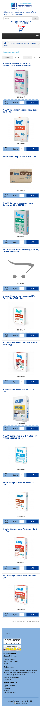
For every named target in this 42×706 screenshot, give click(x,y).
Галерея (6, 690)
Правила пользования (11, 677)
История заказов (9, 659)
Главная (7, 634)
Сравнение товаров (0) (11, 52)
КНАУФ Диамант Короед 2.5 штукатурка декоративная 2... (18, 64)
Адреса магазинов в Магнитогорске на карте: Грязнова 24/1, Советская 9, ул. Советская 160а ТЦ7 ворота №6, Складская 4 (20, 12)
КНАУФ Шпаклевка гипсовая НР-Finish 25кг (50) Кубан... (19, 297)
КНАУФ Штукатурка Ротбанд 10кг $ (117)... (20, 530)
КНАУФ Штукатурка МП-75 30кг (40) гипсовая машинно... (20, 437)
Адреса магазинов (10, 686)
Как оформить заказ (11, 661)
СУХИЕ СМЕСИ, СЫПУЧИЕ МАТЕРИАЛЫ (23, 43)
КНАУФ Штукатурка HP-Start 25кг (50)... (19, 483)
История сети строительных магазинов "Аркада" (20, 670)
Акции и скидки (10, 653)
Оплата (6, 664)
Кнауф (6, 45)
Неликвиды (7, 679)
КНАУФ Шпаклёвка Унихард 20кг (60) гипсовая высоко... (21, 250)
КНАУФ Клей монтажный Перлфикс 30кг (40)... (20, 111)
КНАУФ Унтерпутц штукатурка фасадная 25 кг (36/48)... (18, 204)
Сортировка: (7, 57)
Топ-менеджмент (9, 693)
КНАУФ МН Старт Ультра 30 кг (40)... (20, 156)
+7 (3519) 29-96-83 (21, 23)
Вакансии (7, 688)
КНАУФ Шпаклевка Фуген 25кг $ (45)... (18, 390)
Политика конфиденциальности (15, 675)
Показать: (27, 57)
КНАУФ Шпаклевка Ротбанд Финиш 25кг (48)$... (20, 343)
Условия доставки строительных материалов (19, 672)
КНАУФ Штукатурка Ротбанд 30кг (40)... (19, 576)
